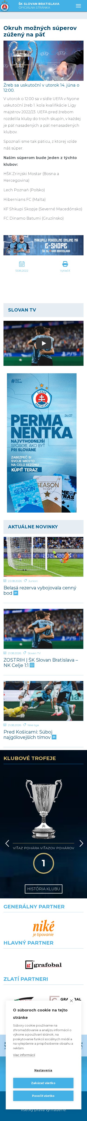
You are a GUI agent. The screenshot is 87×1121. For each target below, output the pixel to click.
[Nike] (43, 928)
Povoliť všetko (43, 1096)
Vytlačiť (65, 270)
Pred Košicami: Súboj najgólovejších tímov (27, 734)
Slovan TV (34, 653)
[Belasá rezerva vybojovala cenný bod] (43, 557)
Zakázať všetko (43, 1083)
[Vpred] (80, 843)
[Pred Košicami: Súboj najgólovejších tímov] (43, 701)
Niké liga (33, 725)
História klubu (43, 889)
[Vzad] (6, 843)
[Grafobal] (43, 964)
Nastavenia (43, 1070)
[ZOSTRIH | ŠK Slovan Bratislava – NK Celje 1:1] (43, 629)
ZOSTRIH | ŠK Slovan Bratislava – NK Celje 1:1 (40, 662)
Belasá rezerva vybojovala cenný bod (39, 590)
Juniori (33, 581)
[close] (71, 1000)
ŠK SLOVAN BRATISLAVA (39, 5)
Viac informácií (24, 1055)
